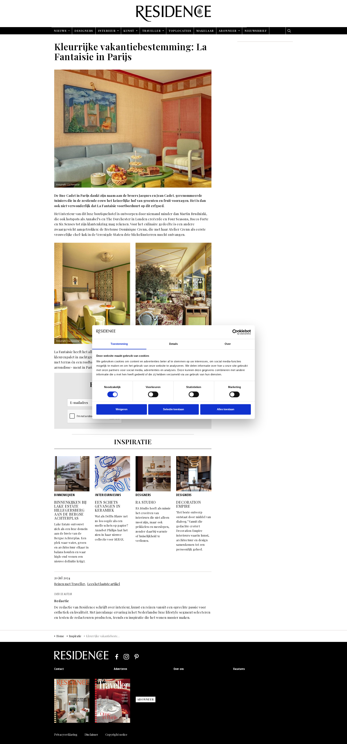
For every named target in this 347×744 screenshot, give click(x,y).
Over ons (179, 669)
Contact (59, 669)
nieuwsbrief (256, 31)
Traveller (151, 31)
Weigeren (121, 409)
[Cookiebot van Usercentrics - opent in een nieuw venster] (235, 332)
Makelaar (205, 31)
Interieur (107, 31)
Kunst (128, 31)
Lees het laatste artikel (103, 584)
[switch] (153, 394)
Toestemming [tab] (119, 344)
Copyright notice (116, 734)
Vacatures (239, 669)
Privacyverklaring (65, 734)
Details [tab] (173, 344)
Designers (83, 31)
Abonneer (228, 31)
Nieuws (60, 31)
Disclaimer (91, 734)
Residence (173, 13)
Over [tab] (228, 344)
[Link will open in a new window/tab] (116, 656)
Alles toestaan (225, 409)
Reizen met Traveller (69, 584)
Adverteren (120, 669)
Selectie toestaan (173, 409)
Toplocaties (180, 31)
